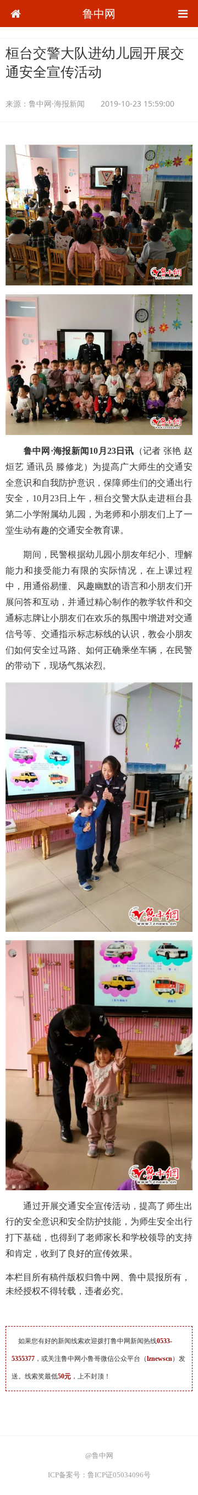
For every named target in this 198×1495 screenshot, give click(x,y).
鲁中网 (99, 13)
